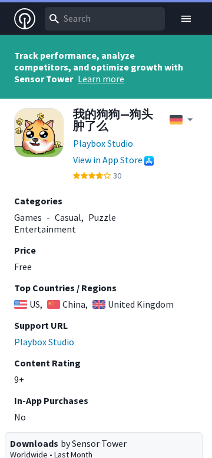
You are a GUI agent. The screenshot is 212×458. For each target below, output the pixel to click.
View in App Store (108, 160)
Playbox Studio (103, 143)
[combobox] (105, 19)
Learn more (101, 79)
